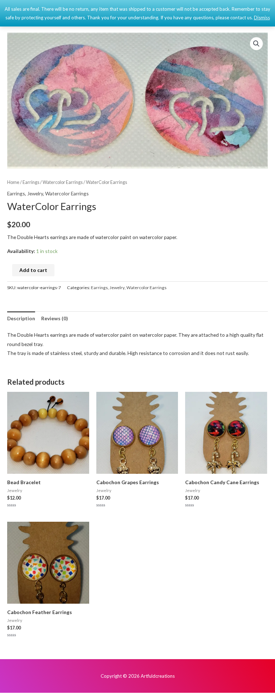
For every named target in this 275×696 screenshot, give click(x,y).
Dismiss (262, 17)
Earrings (31, 182)
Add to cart (33, 270)
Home (13, 182)
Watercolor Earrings (63, 182)
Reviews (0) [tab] (54, 318)
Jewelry (35, 193)
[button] (256, 43)
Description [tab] (21, 318)
